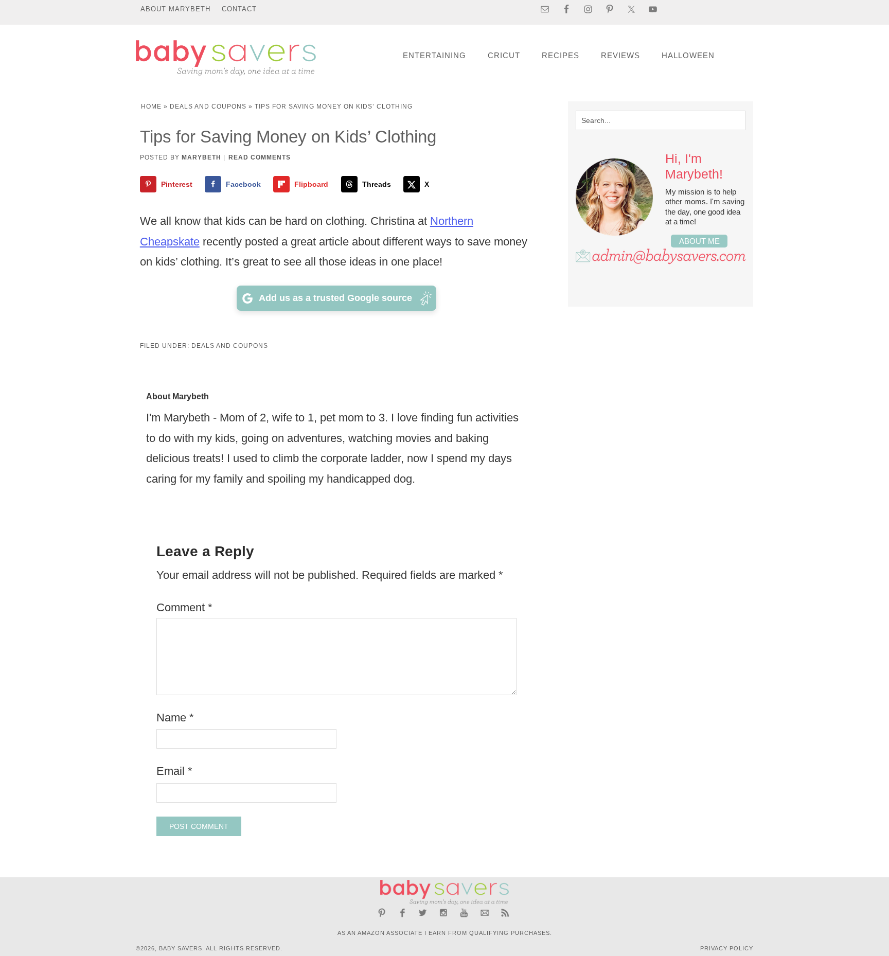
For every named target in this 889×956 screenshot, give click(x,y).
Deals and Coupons (208, 106)
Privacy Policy (726, 948)
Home (151, 106)
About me (699, 241)
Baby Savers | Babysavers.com (226, 58)
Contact (239, 9)
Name (175, 717)
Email (174, 771)
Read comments (259, 157)
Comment (184, 607)
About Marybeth (175, 9)
